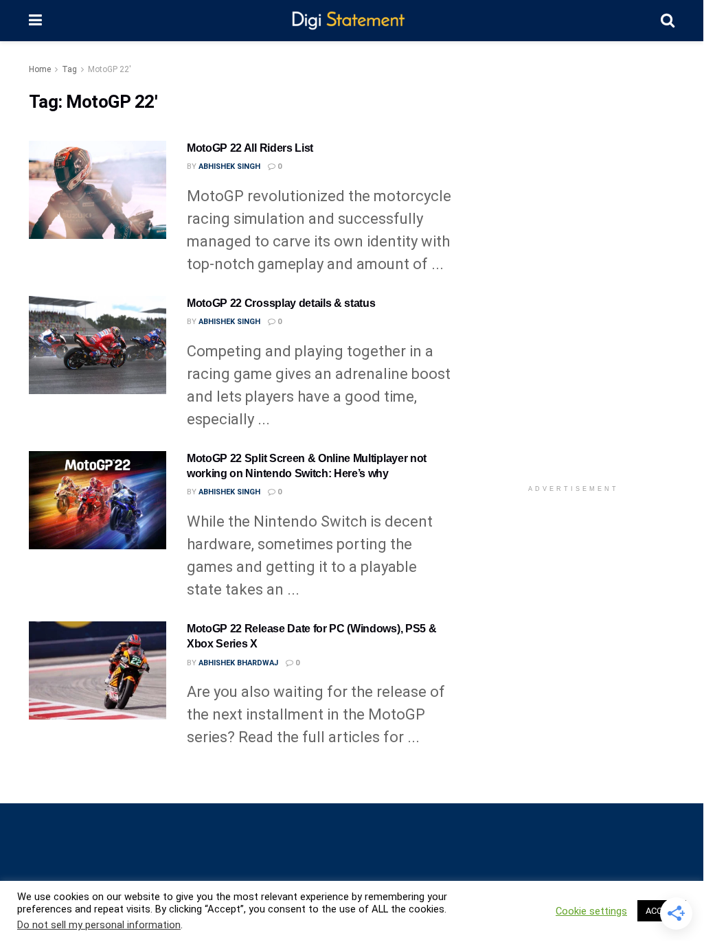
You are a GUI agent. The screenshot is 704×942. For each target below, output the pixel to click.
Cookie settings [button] (591, 911)
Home (40, 69)
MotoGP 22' (109, 69)
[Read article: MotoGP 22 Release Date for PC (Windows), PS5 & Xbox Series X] (97, 670)
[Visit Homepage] (351, 21)
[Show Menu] (35, 20)
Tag (69, 69)
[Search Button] (667, 20)
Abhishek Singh (229, 166)
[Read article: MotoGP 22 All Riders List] (97, 190)
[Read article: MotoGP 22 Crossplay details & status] (97, 345)
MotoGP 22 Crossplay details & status (281, 303)
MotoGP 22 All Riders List (250, 148)
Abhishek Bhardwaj (238, 662)
